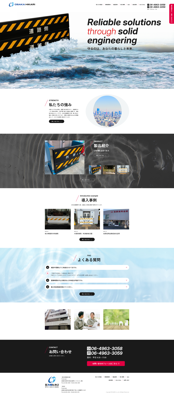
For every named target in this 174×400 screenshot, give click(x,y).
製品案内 (115, 4)
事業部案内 (108, 4)
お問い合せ (126, 380)
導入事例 (122, 4)
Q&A (129, 4)
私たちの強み (99, 4)
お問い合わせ (89, 275)
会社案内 (135, 4)
